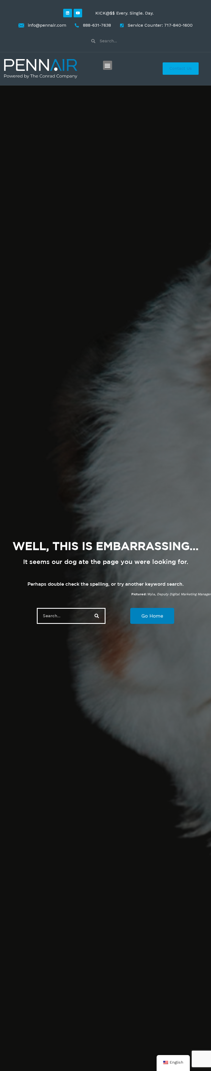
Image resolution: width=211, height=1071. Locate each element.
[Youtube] (78, 13)
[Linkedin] (67, 13)
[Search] (97, 616)
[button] (107, 65)
